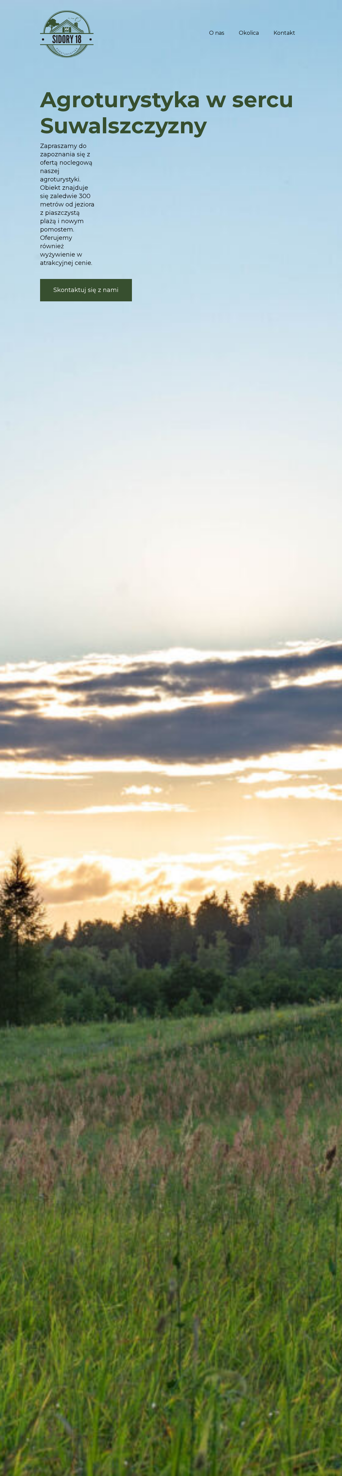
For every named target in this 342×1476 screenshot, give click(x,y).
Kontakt (284, 33)
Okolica (249, 33)
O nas (216, 33)
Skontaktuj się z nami (86, 290)
